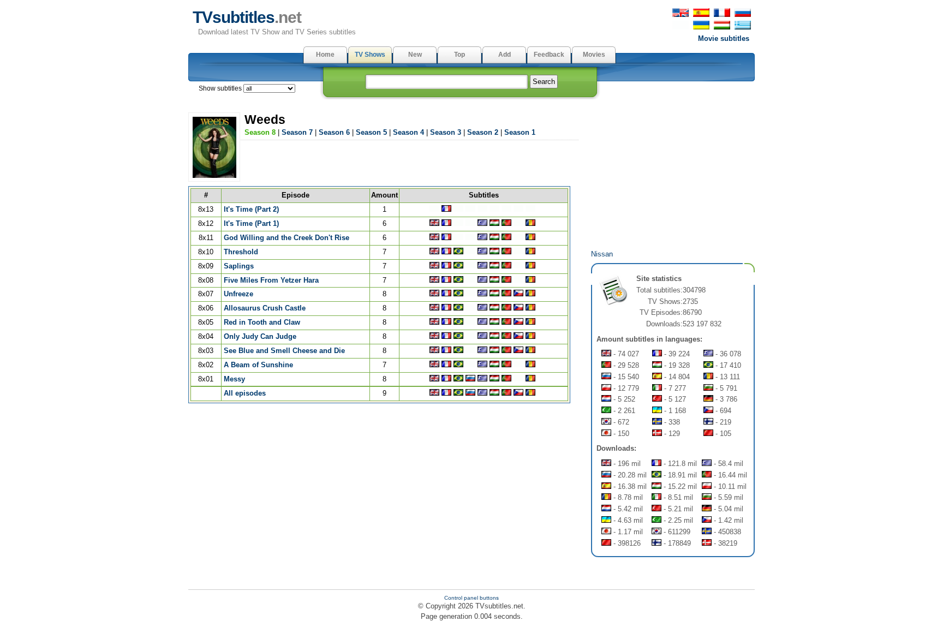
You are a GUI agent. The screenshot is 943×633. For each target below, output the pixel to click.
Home (325, 54)
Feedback (549, 54)
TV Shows (370, 54)
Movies (594, 54)
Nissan (602, 254)
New (415, 54)
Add (504, 54)
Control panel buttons (471, 598)
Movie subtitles (723, 38)
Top (459, 54)
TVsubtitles (247, 17)
